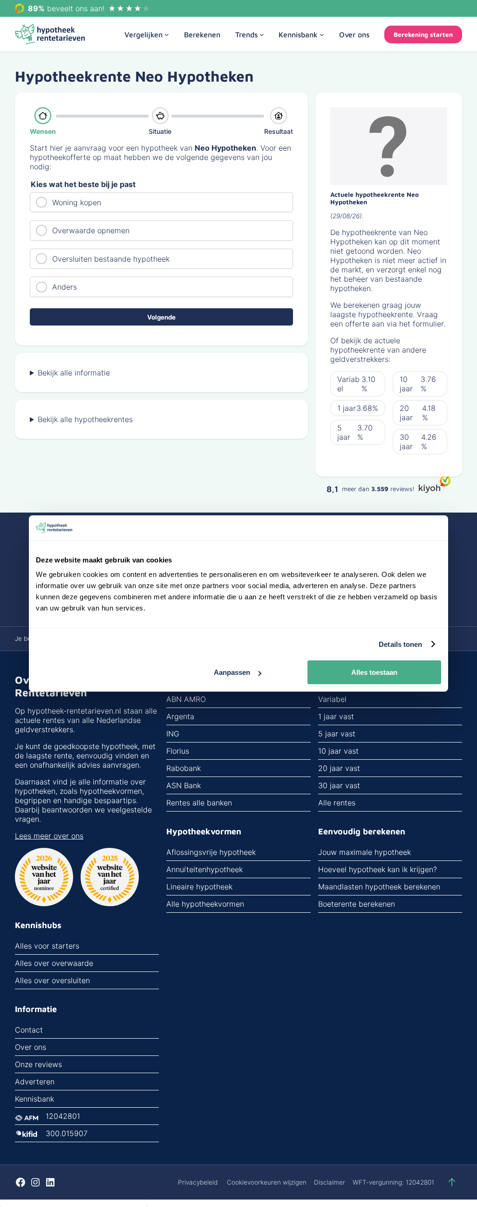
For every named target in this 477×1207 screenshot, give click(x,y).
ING (172, 733)
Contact (29, 1029)
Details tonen (400, 644)
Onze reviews (38, 1064)
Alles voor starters (47, 945)
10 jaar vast (338, 751)
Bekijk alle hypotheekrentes (85, 419)
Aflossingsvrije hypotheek (211, 852)
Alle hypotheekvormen (205, 904)
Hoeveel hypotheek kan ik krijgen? (377, 869)
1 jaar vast (336, 716)
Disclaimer (329, 1182)
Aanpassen (232, 672)
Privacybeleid (198, 1182)
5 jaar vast (336, 733)
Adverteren (35, 1081)
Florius (177, 751)
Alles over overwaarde (54, 963)
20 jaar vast (339, 768)
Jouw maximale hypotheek (364, 852)
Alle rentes (336, 802)
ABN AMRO (186, 699)
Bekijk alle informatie (74, 372)
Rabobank (183, 768)
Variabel (332, 699)
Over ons (30, 1047)
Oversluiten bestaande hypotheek (111, 259)
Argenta (180, 716)
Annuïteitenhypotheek (204, 869)
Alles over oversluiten (52, 980)
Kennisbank (34, 1098)
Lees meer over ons (49, 835)
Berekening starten (423, 34)
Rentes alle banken (199, 802)
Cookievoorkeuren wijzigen (267, 1182)
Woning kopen (76, 202)
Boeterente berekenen (356, 904)
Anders (64, 286)
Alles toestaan (374, 672)
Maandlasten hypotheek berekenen (379, 886)
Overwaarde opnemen (90, 230)
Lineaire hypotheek (199, 886)
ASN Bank (183, 785)
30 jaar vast (339, 785)
